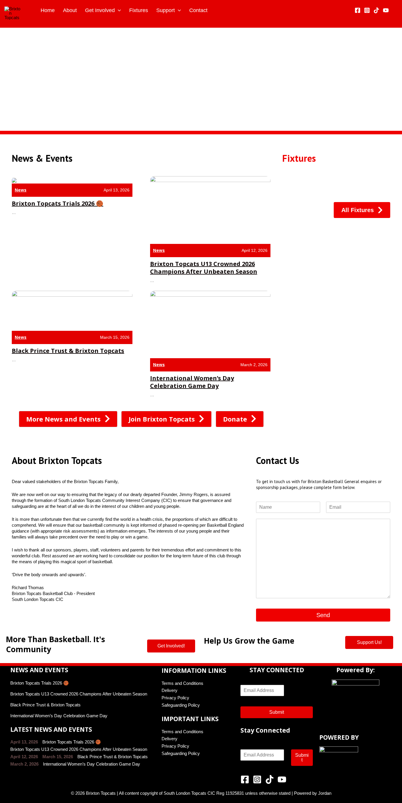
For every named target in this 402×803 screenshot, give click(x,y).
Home (48, 10)
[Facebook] (358, 10)
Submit (276, 712)
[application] (118, 10)
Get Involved (100, 10)
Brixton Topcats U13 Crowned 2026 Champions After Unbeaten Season (203, 267)
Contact (198, 10)
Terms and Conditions (182, 683)
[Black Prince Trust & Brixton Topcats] (72, 310)
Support (165, 10)
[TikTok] (376, 10)
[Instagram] (367, 10)
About (70, 10)
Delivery (169, 690)
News (20, 190)
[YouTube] (386, 10)
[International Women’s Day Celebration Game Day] (210, 324)
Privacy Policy (175, 697)
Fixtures (138, 10)
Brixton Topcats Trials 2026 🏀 (57, 203)
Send (323, 615)
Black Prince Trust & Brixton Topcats (68, 351)
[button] (6, 79)
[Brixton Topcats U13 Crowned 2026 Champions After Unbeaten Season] (210, 209)
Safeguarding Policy (181, 705)
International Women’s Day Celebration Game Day (192, 382)
